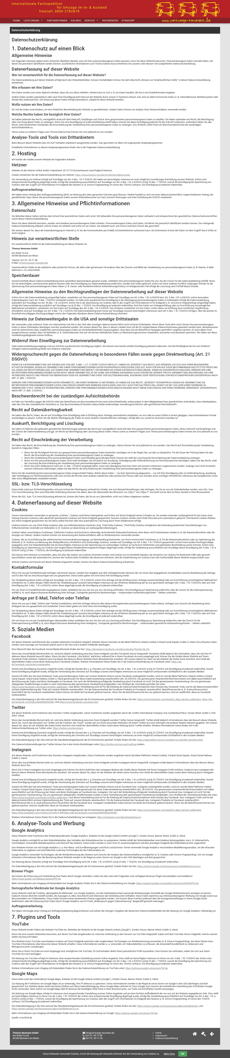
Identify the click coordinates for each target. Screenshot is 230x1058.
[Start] (195, 1034)
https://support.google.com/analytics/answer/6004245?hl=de (167, 883)
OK (182, 1053)
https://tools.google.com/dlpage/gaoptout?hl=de (36, 878)
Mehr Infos (169, 1053)
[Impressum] (203, 1034)
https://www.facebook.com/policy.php (78, 702)
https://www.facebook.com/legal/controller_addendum (40, 686)
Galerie (76, 20)
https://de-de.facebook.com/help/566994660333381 (90, 812)
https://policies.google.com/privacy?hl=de (146, 968)
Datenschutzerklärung (166, 1038)
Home (16, 20)
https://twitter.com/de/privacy (68, 728)
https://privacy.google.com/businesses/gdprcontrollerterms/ (168, 1006)
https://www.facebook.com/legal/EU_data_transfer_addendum (169, 699)
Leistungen (31, 20)
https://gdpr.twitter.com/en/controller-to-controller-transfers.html (170, 739)
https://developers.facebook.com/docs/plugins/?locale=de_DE (117, 649)
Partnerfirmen (57, 20)
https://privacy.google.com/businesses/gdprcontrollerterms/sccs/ (45, 1008)
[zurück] (212, 1034)
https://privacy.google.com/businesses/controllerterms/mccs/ (169, 866)
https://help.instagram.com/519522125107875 (35, 812)
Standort (128, 20)
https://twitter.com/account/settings (118, 744)
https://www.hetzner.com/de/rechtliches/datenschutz (102, 175)
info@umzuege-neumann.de (33, 262)
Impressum (161, 1035)
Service (90, 20)
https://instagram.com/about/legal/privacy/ (119, 817)
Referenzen (110, 20)
